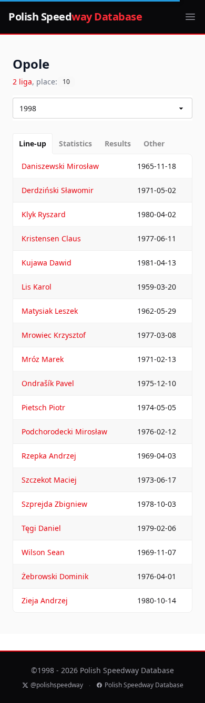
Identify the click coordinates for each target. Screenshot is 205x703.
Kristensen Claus (51, 238)
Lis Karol (37, 287)
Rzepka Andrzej (49, 456)
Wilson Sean (43, 552)
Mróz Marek (43, 359)
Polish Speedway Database (144, 685)
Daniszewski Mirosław (60, 166)
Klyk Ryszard (44, 214)
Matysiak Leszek (50, 311)
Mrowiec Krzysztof (54, 335)
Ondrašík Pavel (48, 383)
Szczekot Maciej (49, 480)
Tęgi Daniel (41, 528)
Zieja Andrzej (45, 600)
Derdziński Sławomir (58, 190)
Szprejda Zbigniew (54, 504)
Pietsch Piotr (43, 407)
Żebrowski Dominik (55, 576)
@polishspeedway (56, 685)
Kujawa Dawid (46, 263)
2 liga (22, 82)
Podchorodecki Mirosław (64, 431)
